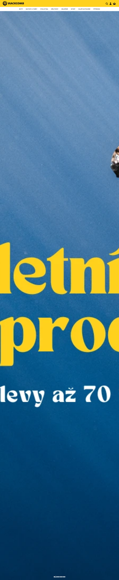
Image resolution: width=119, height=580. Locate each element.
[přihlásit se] (110, 3)
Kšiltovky (54, 9)
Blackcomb (15, 3)
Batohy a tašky (31, 9)
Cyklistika (44, 9)
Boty (21, 9)
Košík (114, 3)
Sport (73, 9)
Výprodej (96, 9)
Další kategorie (84, 9)
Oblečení (64, 9)
